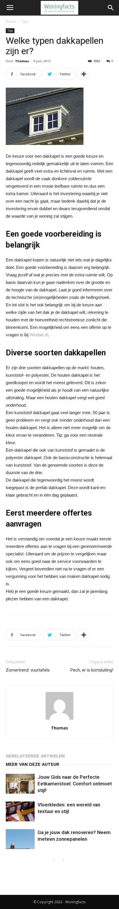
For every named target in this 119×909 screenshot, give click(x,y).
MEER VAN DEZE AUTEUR (32, 764)
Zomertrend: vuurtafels (28, 670)
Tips (24, 21)
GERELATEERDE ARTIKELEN (35, 756)
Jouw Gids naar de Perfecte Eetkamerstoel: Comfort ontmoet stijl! (75, 783)
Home (11, 21)
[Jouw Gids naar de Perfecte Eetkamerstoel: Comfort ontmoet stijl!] (20, 784)
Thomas (22, 61)
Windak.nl (38, 334)
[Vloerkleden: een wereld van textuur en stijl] (20, 811)
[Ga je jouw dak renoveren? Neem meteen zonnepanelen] (20, 839)
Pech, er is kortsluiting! (91, 670)
